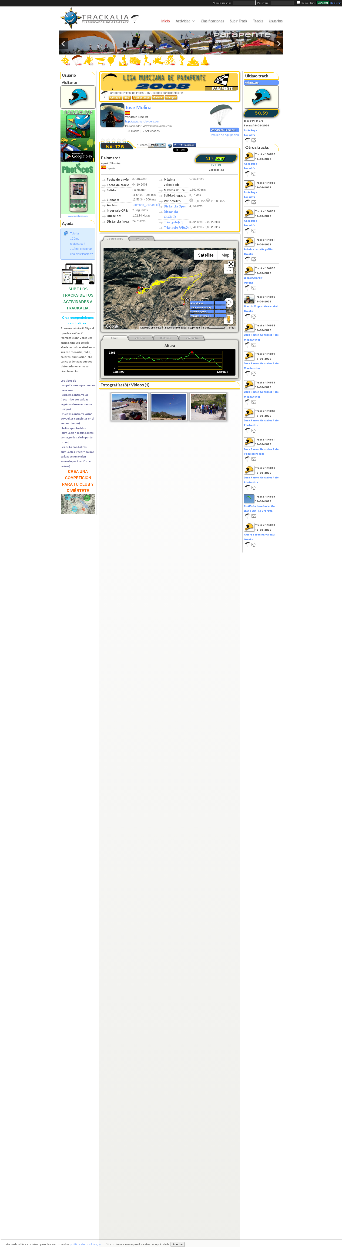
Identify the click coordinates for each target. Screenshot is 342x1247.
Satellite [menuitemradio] (206, 255)
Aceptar (177, 1244)
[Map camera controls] (228, 302)
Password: (263, 3)
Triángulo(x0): (174, 222)
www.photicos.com (78, 215)
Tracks (258, 21)
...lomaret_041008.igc (146, 205)
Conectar (323, 2)
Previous (63, 43)
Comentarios (142, 97)
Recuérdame (309, 3)
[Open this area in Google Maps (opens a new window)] (112, 326)
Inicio (165, 21)
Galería (158, 97)
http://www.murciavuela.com (142, 121)
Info (126, 97)
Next (278, 43)
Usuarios (276, 21)
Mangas (171, 97)
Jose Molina (138, 107)
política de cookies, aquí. (88, 1244)
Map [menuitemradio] (225, 255)
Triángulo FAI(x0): (176, 227)
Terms (231, 327)
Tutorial (75, 233)
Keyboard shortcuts (150, 327)
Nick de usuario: (222, 3)
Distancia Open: (175, 206)
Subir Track (238, 21)
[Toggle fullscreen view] (228, 269)
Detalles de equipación (224, 135)
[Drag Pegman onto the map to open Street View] (228, 319)
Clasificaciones (212, 21)
